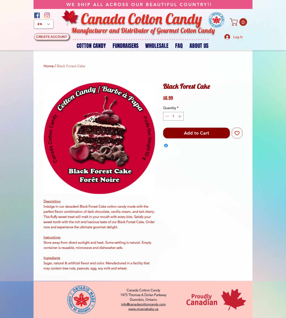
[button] (239, 22)
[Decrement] (167, 116)
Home (49, 66)
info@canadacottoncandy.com (143, 304)
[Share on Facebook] (166, 145)
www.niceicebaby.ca (143, 309)
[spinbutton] (173, 116)
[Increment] (180, 116)
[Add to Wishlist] (237, 133)
